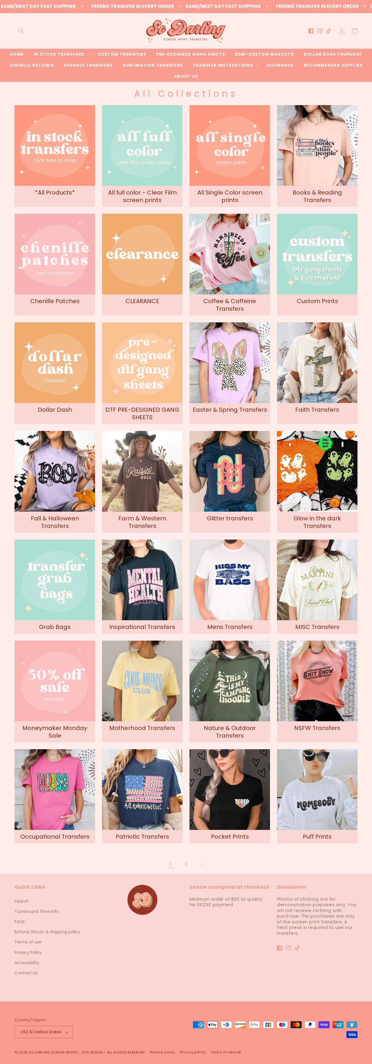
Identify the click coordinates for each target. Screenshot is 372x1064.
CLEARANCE (142, 301)
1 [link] (170, 864)
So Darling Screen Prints (53, 1052)
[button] (21, 30)
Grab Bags (55, 627)
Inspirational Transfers (142, 627)
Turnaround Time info (37, 911)
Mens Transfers (230, 627)
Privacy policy (192, 1052)
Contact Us (26, 973)
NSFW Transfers (317, 728)
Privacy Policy (28, 952)
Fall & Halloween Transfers (55, 522)
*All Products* (55, 192)
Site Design (92, 1052)
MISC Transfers (317, 627)
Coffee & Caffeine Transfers (229, 304)
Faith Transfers (317, 409)
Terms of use (28, 942)
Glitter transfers (230, 518)
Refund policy (162, 1052)
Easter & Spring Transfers (230, 409)
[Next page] (201, 864)
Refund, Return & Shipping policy (47, 932)
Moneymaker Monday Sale (54, 731)
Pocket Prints (230, 836)
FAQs (20, 922)
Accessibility (27, 963)
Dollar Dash (55, 409)
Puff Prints (317, 836)
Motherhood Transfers (142, 728)
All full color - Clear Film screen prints (142, 196)
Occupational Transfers (55, 836)
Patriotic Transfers (142, 836)
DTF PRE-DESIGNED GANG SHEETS (142, 413)
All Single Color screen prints (229, 196)
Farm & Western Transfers (142, 522)
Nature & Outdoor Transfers (230, 731)
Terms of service (226, 1052)
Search (22, 901)
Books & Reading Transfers (317, 196)
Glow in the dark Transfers (317, 522)
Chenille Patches (55, 301)
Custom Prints (317, 301)
